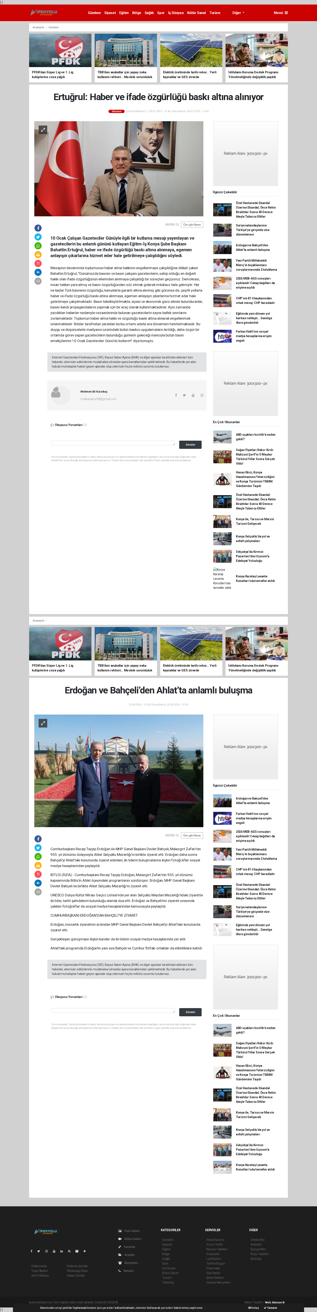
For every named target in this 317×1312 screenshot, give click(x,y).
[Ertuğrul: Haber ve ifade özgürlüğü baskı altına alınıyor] (118, 168)
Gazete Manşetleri (218, 1282)
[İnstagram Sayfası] (48, 1251)
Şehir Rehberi (215, 1277)
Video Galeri (132, 1239)
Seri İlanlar (213, 1273)
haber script (198, 1302)
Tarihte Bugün (215, 1263)
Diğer (237, 13)
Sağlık (149, 13)
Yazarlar (129, 1247)
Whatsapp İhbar (77, 1271)
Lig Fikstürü (213, 1258)
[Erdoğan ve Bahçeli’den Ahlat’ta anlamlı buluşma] (118, 770)
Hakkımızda (39, 1266)
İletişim (128, 1271)
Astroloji (256, 1258)
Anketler (256, 1244)
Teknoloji (168, 1282)
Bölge (136, 13)
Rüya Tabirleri (259, 1254)
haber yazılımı (128, 1302)
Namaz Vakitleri (216, 1249)
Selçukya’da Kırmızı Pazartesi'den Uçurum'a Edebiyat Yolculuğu (252, 556)
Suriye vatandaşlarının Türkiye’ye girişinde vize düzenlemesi (253, 230)
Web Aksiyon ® (275, 1302)
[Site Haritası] (78, 1251)
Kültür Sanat (196, 13)
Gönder (190, 444)
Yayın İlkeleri (39, 1271)
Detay (255, 1307)
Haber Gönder (76, 1275)
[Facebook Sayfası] (33, 1251)
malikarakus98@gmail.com (98, 399)
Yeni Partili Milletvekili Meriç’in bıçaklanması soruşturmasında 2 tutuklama (256, 265)
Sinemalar (213, 1268)
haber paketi (146, 1302)
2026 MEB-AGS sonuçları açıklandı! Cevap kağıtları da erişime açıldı (255, 283)
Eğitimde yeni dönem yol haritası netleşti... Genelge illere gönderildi (254, 318)
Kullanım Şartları (77, 1266)
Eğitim (124, 13)
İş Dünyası (176, 13)
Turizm (214, 13)
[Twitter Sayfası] (40, 1251)
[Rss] (71, 1251)
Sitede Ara (258, 1239)
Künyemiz (131, 1263)
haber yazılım (181, 1302)
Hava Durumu (215, 1239)
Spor (161, 13)
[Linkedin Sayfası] (63, 1251)
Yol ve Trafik (214, 1244)
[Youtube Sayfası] (56, 1251)
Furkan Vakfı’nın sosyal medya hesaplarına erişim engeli (254, 336)
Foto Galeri (132, 1231)
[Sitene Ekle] (86, 1251)
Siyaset (110, 13)
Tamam (272, 1307)
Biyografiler (258, 1249)
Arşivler (129, 1255)
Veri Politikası (40, 1275)
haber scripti (163, 1302)
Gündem (94, 13)
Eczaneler (213, 1254)
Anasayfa (39, 27)
